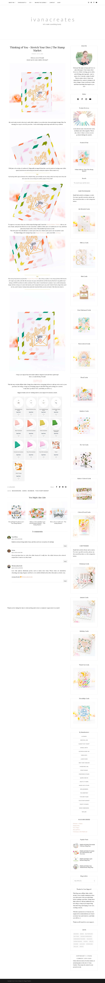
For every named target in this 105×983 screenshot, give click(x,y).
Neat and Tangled (84, 762)
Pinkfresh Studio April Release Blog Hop (86, 859)
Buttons (76, 936)
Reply (65, 546)
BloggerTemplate (27, 981)
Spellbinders (84, 789)
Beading (76, 933)
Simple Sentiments (41, 233)
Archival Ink (84, 740)
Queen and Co (84, 777)
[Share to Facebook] (56, 487)
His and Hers (76, 829)
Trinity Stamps (84, 804)
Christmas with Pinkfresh (80, 831)
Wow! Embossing (84, 808)
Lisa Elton (15, 537)
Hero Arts (84, 755)
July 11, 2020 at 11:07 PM (17, 552)
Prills (91, 941)
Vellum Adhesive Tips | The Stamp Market (84, 170)
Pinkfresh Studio (84, 774)
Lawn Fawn (84, 759)
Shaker (76, 944)
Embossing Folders (79, 939)
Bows (82, 933)
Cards (24, 490)
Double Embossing (86, 936)
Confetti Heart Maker (32, 278)
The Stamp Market (42, 490)
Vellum (76, 946)
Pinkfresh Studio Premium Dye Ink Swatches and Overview (87, 852)
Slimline (82, 944)
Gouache (89, 939)
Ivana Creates (15, 981)
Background (16, 490)
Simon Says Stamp (84, 785)
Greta (13, 550)
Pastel (86, 941)
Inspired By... (76, 825)
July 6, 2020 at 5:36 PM (17, 539)
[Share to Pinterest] (62, 487)
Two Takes (76, 827)
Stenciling (89, 944)
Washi (81, 946)
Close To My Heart (84, 743)
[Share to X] (59, 487)
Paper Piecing (78, 941)
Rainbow (31, 490)
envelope (57, 233)
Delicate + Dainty (77, 823)
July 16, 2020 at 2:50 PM (17, 568)
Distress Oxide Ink (84, 751)
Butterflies (89, 933)
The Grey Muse (84, 796)
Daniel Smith (84, 747)
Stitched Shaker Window (53, 224)
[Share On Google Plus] (66, 487)
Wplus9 (84, 811)
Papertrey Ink (84, 766)
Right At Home (84, 781)
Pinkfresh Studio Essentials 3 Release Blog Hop (87, 845)
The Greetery (84, 793)
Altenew (84, 736)
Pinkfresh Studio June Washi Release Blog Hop (86, 866)
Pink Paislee (84, 770)
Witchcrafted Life (17, 566)
